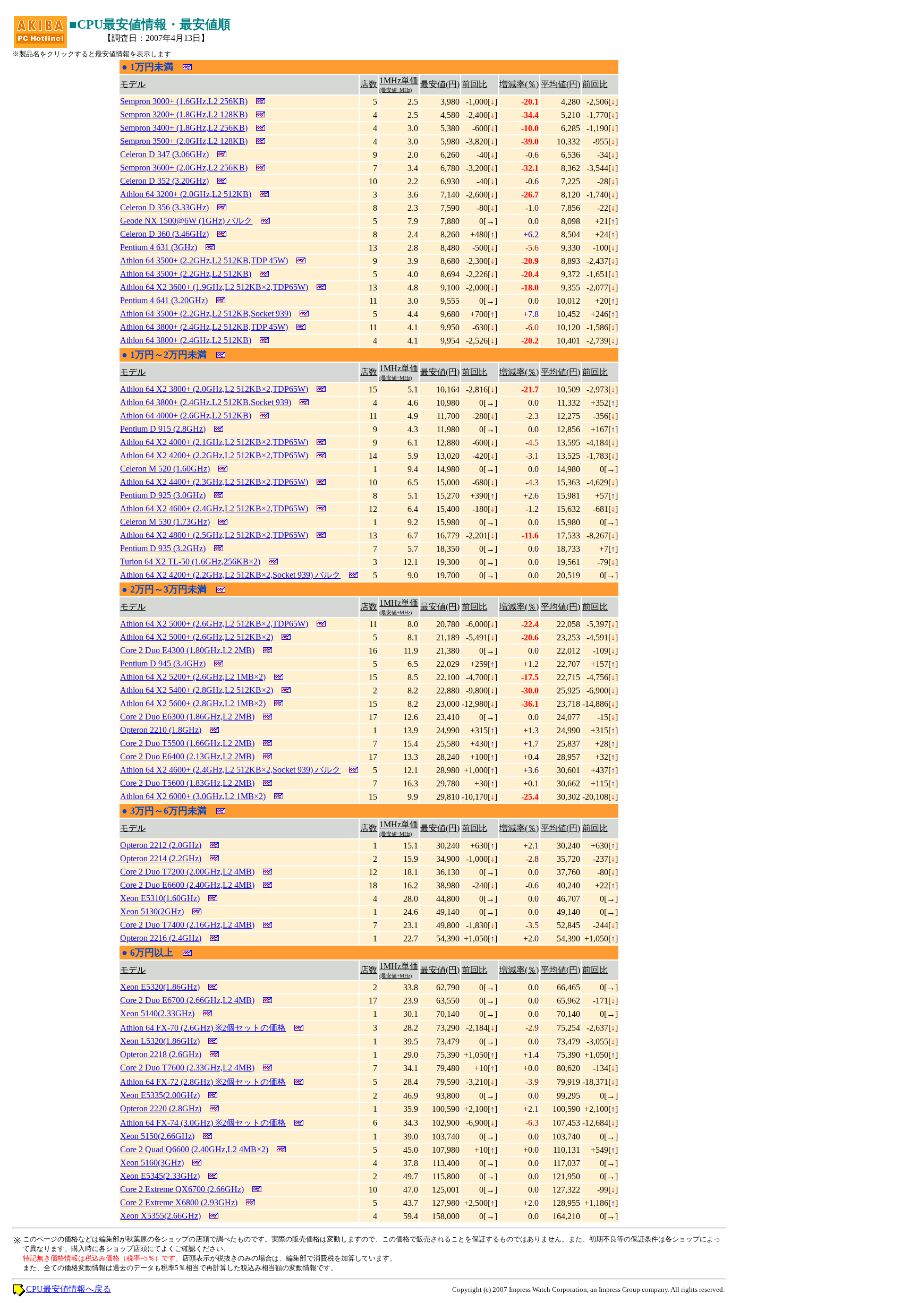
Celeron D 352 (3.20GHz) (164, 180)
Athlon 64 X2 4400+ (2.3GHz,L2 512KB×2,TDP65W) (214, 481)
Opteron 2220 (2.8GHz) (160, 1108)
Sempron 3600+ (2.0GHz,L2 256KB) (184, 167)
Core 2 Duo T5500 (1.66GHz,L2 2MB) (187, 743)
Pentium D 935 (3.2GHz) (163, 548)
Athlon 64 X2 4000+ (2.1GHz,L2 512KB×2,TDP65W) (214, 442)
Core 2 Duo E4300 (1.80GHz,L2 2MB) (187, 650)
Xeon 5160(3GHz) (152, 1162)
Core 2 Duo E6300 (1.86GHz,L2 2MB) (187, 716)
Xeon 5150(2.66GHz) (157, 1136)
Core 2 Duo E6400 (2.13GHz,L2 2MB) (187, 756)
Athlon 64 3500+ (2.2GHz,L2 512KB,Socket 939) (205, 313)
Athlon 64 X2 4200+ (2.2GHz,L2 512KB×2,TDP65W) (214, 455)
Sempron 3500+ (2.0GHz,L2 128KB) (184, 140)
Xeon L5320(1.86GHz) (160, 1040)
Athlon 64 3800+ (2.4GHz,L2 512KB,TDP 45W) (204, 326)
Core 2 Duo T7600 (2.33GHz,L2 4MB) (187, 1067)
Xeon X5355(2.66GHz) (160, 1215)
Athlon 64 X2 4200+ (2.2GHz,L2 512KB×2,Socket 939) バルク (230, 574)
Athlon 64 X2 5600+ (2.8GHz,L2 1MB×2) (193, 703)
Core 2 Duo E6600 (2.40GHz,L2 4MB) (187, 884)
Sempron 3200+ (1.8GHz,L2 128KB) (184, 114)
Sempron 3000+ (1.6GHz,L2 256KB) (184, 101)
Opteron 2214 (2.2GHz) (160, 858)
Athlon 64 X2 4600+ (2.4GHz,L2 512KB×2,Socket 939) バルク (230, 769)
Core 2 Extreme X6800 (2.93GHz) (178, 1202)
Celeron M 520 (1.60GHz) (165, 468)
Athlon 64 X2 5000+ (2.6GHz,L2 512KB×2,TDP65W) (214, 623)
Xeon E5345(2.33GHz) (160, 1175)
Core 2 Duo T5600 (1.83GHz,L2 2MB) (187, 782)
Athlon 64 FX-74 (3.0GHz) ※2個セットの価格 (203, 1122)
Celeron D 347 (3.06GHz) (164, 154)
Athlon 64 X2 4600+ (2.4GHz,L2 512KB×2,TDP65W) (214, 508)
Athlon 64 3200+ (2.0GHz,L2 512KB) (185, 194)
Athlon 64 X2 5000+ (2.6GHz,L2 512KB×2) (196, 636)
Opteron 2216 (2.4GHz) (160, 937)
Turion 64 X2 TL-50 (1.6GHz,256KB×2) (190, 561)
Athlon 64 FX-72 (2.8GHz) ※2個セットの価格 (203, 1081)
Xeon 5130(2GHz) (152, 911)
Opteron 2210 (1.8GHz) (160, 729)
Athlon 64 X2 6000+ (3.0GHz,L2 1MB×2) (193, 796)
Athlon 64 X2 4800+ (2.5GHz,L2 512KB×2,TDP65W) (214, 534)
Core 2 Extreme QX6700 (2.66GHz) (182, 1189)
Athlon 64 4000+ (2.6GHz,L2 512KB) (185, 415)
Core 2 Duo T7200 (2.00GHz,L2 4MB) (187, 871)
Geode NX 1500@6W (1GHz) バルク (186, 220)
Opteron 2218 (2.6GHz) (160, 1054)
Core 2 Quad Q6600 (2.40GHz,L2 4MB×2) (194, 1149)
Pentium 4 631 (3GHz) (158, 247)
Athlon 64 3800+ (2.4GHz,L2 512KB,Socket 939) (205, 402)
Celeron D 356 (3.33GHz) (164, 207)
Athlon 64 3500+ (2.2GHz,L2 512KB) (185, 273)
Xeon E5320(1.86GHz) (160, 986)
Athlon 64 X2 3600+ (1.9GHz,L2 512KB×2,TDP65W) (214, 287)
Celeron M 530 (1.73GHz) (165, 521)
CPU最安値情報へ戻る (68, 1288)
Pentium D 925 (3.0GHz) (163, 495)
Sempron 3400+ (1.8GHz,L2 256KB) (184, 127)
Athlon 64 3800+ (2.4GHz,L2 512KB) (185, 340)
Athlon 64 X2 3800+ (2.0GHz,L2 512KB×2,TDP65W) (214, 388)
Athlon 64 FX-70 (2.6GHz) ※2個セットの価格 (203, 1027)
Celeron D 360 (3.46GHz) (164, 233)
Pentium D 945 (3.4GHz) (163, 663)
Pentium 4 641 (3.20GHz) (164, 300)
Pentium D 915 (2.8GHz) (163, 428)
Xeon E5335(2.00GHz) (160, 1095)
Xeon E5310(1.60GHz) (160, 898)
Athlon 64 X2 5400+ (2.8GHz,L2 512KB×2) (196, 690)
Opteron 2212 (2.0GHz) (160, 845)
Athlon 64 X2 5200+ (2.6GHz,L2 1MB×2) (193, 676)
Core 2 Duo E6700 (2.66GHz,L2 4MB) (187, 1000)
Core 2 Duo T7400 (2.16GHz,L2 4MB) (187, 924)
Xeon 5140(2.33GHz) (157, 1013)
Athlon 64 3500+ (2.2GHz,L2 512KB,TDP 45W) (204, 260)
